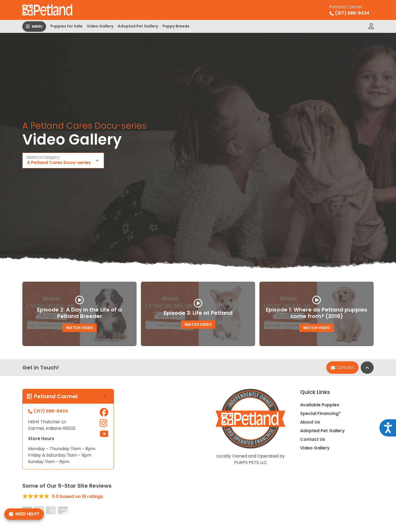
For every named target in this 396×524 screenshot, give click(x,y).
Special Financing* (320, 413)
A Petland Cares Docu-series (59, 162)
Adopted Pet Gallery (138, 26)
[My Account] (371, 26)
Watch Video (79, 327)
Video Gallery (100, 26)
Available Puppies (319, 405)
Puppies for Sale (66, 26)
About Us (310, 422)
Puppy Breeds (175, 26)
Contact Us (312, 439)
